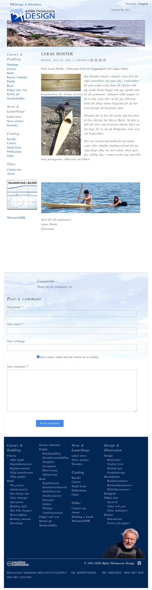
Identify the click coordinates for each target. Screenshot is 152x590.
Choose (11, 69)
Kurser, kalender (17, 77)
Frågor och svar (17, 90)
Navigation (49, 466)
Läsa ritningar (19, 498)
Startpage (12, 64)
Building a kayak (24, 196)
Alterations (16, 502)
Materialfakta (18, 515)
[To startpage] (36, 16)
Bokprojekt (114, 460)
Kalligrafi (110, 493)
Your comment (16, 366)
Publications (14, 151)
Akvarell (112, 502)
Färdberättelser (52, 496)
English (143, 4)
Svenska (131, 4)
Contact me (14, 169)
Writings (47, 508)
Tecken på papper (118, 523)
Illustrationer (112, 476)
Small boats (14, 147)
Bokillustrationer (117, 481)
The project (17, 485)
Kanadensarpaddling (55, 457)
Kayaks (11, 139)
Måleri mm (111, 498)
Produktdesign (116, 472)
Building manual (20, 519)
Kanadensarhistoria (54, 487)
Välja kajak (17, 460)
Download (16, 523)
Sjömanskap (49, 474)
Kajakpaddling (51, 453)
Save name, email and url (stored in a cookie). (69, 357)
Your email (14, 324)
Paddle (11, 81)
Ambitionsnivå (19, 489)
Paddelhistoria (51, 491)
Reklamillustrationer (119, 485)
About (11, 173)
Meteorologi (50, 470)
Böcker (108, 515)
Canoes (11, 143)
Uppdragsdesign (52, 512)
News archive (15, 121)
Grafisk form (115, 464)
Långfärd (48, 462)
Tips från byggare (21, 510)
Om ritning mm (19, 493)
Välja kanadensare (21, 472)
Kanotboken (114, 519)
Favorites (12, 125)
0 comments (81, 60)
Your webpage (16, 341)
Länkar (46, 504)
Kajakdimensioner (21, 464)
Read (10, 86)
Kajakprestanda (20, 468)
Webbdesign (114, 468)
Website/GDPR (16, 217)
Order (10, 156)
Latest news (14, 116)
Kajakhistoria (50, 483)
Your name (14, 307)
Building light (18, 506)
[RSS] (139, 563)
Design (108, 455)
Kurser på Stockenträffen (16, 96)
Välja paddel (18, 476)
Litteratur (48, 500)
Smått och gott (116, 506)
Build (10, 73)
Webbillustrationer (118, 489)
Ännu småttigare (117, 510)
